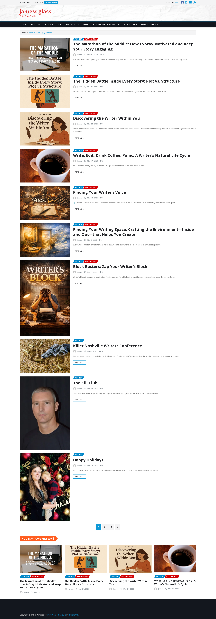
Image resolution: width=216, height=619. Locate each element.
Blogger (49, 24)
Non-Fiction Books (150, 24)
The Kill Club (85, 382)
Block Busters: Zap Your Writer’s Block (110, 266)
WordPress (51, 615)
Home (24, 24)
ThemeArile (74, 615)
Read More (79, 66)
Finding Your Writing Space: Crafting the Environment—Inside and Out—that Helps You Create (133, 232)
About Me (35, 24)
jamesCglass (35, 11)
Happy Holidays (88, 459)
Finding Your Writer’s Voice (99, 192)
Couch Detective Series (68, 24)
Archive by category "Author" (40, 32)
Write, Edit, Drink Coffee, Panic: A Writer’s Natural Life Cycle (131, 155)
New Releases (130, 24)
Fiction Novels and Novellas (106, 24)
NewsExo (62, 615)
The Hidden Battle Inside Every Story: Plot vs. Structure (126, 81)
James (79, 54)
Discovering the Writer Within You (106, 118)
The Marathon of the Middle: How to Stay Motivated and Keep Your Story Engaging (133, 46)
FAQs (85, 24)
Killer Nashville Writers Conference (107, 345)
